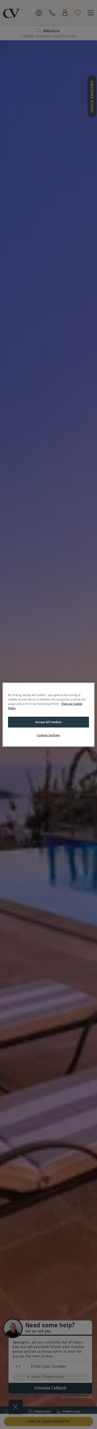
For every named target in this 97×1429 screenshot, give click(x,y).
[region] (48, 714)
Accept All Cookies (48, 722)
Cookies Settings (48, 735)
